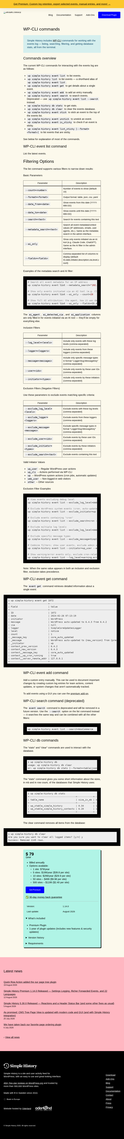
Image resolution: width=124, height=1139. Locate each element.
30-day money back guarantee (45, 897)
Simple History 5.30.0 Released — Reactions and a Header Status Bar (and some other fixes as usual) (59, 1003)
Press (108, 1103)
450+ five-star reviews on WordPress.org (23, 1083)
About (108, 1099)
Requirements (35, 943)
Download (110, 1075)
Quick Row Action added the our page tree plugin (30, 982)
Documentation (113, 1091)
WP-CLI (57, 40)
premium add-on (79, 693)
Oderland (26, 1108)
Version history (36, 937)
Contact (109, 1095)
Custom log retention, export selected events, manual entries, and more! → (62, 4)
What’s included (36, 918)
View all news (12, 1037)
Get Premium (35, 890)
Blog (108, 1083)
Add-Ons (110, 1079)
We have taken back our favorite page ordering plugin (32, 1024)
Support (109, 1087)
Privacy (109, 1107)
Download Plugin (109, 15)
